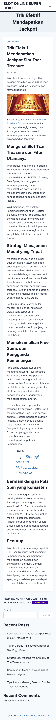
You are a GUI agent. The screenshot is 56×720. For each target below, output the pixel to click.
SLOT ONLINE (13, 42)
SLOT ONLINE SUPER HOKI (33, 715)
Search (7, 610)
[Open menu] (50, 5)
